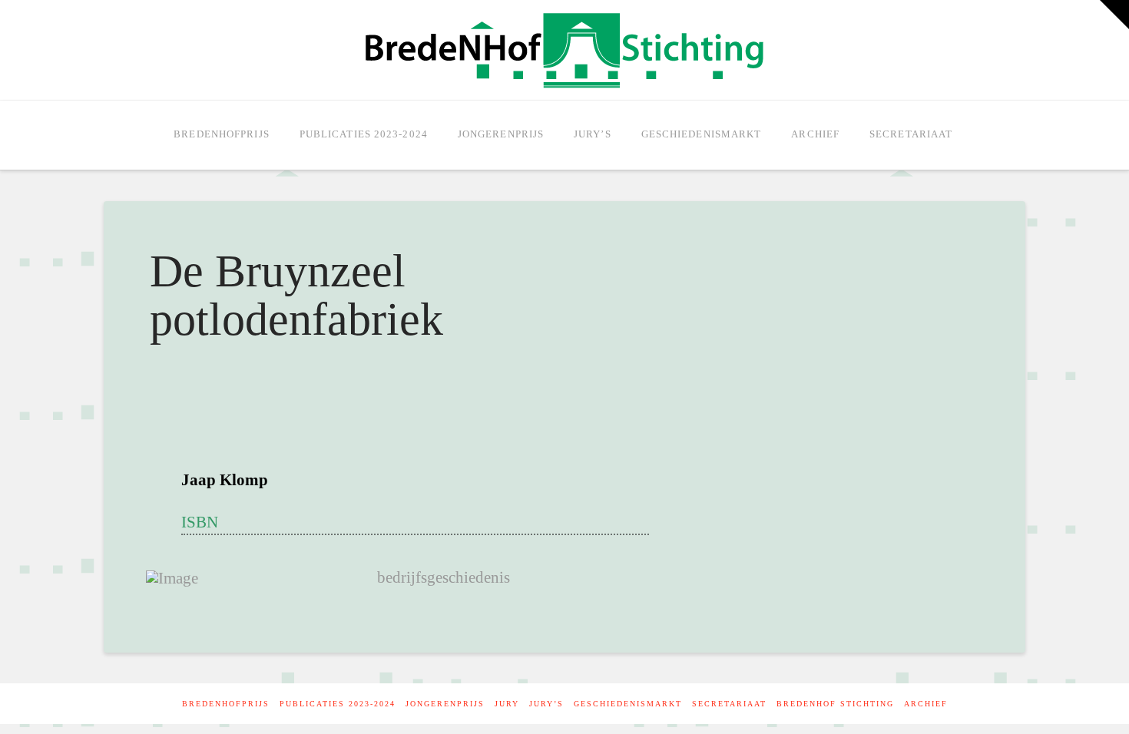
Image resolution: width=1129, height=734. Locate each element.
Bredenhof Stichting (835, 703)
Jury (507, 703)
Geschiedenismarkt (628, 703)
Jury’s (546, 703)
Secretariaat (729, 703)
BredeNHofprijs (226, 703)
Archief (926, 703)
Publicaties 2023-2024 (338, 703)
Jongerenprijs (445, 703)
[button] (1114, 14)
